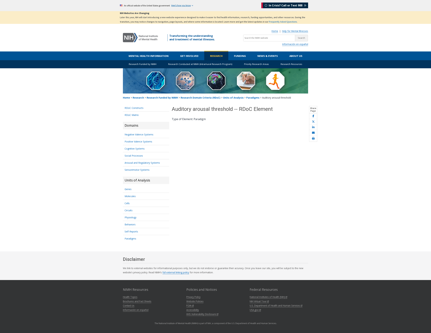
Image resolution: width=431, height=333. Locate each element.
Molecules (130, 196)
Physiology (130, 217)
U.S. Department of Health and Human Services (275, 305)
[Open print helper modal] (313, 139)
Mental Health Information (149, 56)
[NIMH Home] (140, 37)
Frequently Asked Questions (283, 21)
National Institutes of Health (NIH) (268, 297)
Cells (127, 203)
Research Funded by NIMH (142, 64)
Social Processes (134, 155)
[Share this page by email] (313, 133)
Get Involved (189, 56)
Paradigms (252, 97)
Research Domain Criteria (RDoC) (200, 97)
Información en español (295, 44)
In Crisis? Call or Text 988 (285, 5)
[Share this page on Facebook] (313, 116)
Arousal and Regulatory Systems (142, 162)
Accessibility (192, 309)
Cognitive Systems (135, 148)
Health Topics (130, 297)
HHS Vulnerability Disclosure (201, 314)
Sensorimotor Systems (137, 169)
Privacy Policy (193, 297)
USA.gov (254, 309)
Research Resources (291, 64)
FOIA (189, 305)
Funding (240, 56)
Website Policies (195, 301)
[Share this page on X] (313, 121)
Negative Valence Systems (139, 134)
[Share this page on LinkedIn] (313, 127)
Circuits (128, 210)
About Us (295, 56)
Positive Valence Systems (138, 141)
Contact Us (128, 305)
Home (275, 31)
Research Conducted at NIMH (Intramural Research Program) (200, 64)
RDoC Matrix (132, 115)
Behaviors (130, 224)
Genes (128, 189)
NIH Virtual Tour (258, 301)
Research (216, 56)
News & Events (267, 56)
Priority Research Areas (256, 64)
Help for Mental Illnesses (295, 31)
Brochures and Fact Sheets (137, 301)
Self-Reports (131, 231)
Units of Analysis (233, 97)
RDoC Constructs (134, 107)
